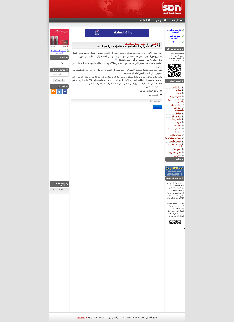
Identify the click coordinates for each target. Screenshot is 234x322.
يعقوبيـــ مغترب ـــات (176, 145)
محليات (178, 90)
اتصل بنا (143, 20)
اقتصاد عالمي (176, 141)
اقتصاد (179, 93)
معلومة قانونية (175, 152)
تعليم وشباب (176, 119)
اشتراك (58, 80)
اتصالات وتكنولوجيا (173, 138)
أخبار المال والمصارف (178, 109)
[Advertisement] (117, 128)
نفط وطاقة (177, 116)
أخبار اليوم (177, 87)
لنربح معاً (178, 149)
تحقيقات (178, 125)
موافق (157, 107)
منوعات (178, 122)
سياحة (179, 113)
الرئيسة (175, 20)
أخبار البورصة (176, 96)
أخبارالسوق (176, 105)
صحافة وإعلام (176, 135)
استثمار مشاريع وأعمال (136, 44)
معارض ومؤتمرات (174, 128)
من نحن (159, 20)
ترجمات (178, 132)
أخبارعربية (177, 155)
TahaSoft (81, 317)
